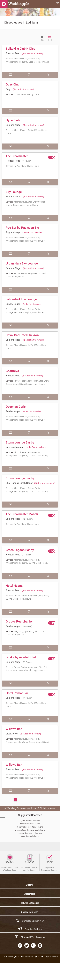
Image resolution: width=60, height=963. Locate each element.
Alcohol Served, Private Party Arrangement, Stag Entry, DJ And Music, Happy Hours (27, 455)
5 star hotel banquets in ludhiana (30, 827)
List (50, 40)
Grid (43, 40)
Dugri (8, 89)
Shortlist (48, 75)
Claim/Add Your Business (33, 937)
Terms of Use (53, 956)
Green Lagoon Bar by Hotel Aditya (20, 552)
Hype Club (13, 120)
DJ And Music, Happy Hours (26, 94)
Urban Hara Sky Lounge (22, 263)
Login (57, 2)
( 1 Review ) (27, 160)
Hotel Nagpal (14, 585)
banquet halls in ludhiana (30, 823)
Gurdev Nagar (13, 303)
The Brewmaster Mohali (22, 514)
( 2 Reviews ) (29, 518)
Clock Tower (12, 733)
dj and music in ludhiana (30, 820)
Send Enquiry (11, 75)
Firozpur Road (13, 53)
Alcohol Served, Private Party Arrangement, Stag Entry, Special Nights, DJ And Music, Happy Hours (27, 61)
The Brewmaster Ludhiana (17, 158)
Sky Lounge (14, 192)
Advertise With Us (33, 928)
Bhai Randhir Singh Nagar (19, 482)
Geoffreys (12, 371)
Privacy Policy (41, 956)
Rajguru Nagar (13, 232)
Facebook (20, 945)
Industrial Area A (14, 447)
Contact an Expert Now (33, 920)
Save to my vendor (29, 75)
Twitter (26, 945)
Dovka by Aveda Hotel (21, 657)
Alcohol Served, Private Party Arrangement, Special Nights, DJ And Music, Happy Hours (25, 240)
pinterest (33, 945)
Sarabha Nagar (13, 124)
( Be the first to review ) (32, 53)
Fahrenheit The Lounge (21, 299)
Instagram (40, 945)
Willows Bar (14, 729)
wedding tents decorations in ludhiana (30, 830)
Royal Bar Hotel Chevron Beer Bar (22, 337)
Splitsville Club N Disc (20, 48)
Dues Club (13, 84)
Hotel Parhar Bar (17, 693)
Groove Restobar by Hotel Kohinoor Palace (21, 623)
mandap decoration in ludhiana (30, 833)
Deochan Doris (16, 406)
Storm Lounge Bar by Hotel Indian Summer (20, 444)
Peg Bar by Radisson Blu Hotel (22, 229)
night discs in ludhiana (30, 836)
